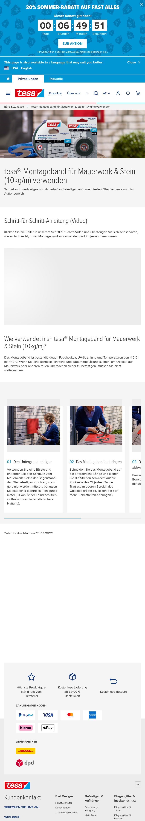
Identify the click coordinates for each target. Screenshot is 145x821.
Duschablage (62, 807)
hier (105, 51)
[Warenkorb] (138, 93)
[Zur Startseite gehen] (8, 79)
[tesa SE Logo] (30, 93)
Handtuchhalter (63, 802)
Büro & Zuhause (14, 106)
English (26, 68)
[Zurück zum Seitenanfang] (138, 784)
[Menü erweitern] (8, 93)
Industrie (56, 79)
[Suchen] (96, 93)
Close (131, 62)
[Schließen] (141, 4)
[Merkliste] (128, 93)
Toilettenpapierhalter (66, 812)
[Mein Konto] (118, 93)
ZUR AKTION (72, 43)
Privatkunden (28, 79)
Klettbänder (91, 815)
